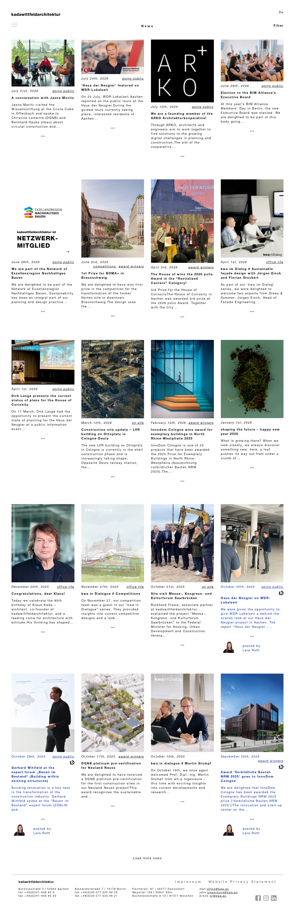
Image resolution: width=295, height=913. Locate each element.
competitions (104, 266)
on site (138, 423)
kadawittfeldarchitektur (36, 882)
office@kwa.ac (218, 889)
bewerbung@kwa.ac (222, 892)
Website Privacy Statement (243, 882)
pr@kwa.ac (218, 896)
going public (63, 91)
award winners (131, 266)
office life (274, 262)
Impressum (188, 882)
